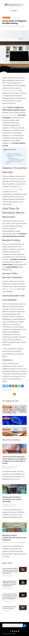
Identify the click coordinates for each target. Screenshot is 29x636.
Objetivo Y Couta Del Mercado (14, 153)
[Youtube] (14, 631)
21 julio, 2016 (6, 413)
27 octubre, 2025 (7, 610)
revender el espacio (10, 115)
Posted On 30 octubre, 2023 (9, 504)
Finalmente (8, 163)
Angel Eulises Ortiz (8, 467)
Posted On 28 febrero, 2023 (9, 542)
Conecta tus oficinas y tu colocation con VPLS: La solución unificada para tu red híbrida (10, 596)
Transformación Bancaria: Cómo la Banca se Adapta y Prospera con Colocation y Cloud (14, 460)
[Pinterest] (18, 631)
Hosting (5, 407)
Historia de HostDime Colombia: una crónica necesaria (12, 499)
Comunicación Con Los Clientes (14, 161)
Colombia (21, 26)
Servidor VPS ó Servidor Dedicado (17, 160)
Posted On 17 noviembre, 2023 (10, 466)
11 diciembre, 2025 (7, 588)
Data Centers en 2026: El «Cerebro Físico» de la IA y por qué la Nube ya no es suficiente (10, 571)
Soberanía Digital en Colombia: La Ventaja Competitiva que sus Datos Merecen (9, 583)
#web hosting (8, 389)
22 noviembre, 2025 (7, 601)
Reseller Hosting (13, 158)
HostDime (6, 17)
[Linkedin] (16, 631)
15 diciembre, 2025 (7, 575)
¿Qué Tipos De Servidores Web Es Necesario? (15, 156)
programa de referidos (10, 91)
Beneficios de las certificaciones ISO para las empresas (14, 537)
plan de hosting (11, 289)
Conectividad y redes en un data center (9, 607)
